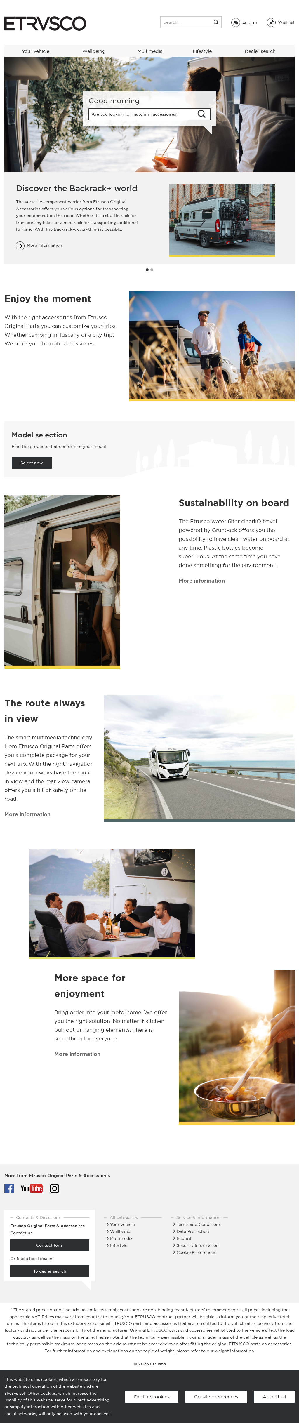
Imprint (184, 1238)
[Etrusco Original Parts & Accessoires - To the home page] (45, 23)
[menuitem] (281, 22)
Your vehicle (122, 1224)
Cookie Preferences (196, 1252)
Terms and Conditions (199, 1224)
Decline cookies (152, 1397)
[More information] (62, 583)
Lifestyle (118, 1245)
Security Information (198, 1245)
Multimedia (121, 1238)
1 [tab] (147, 269)
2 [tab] (151, 269)
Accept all (274, 1397)
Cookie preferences (216, 1397)
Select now (31, 462)
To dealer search (49, 1271)
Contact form (49, 1245)
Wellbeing (120, 1231)
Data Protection (193, 1231)
